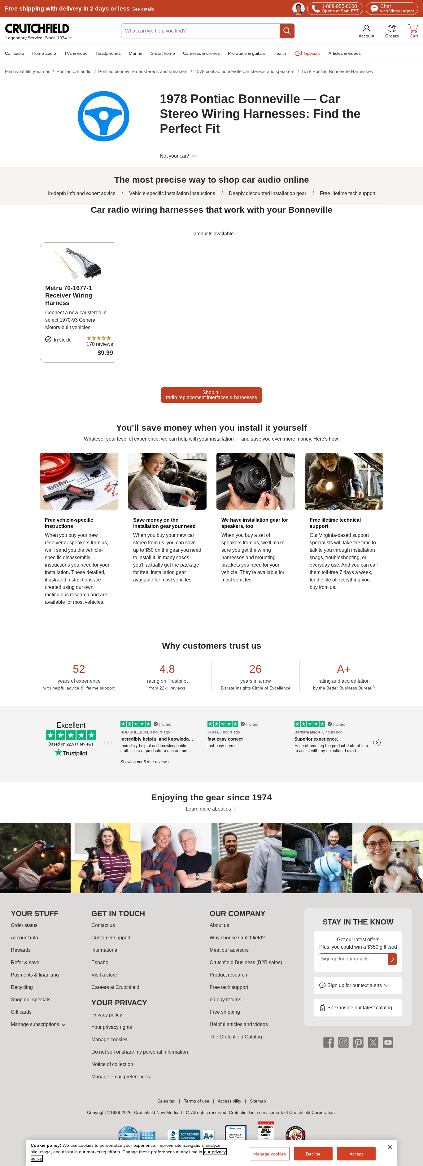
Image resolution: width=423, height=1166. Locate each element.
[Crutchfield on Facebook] (328, 1042)
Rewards (21, 950)
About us (219, 925)
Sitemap (258, 1101)
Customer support (110, 937)
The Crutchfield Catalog (236, 1036)
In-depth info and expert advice (82, 193)
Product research (228, 974)
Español (100, 962)
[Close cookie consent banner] (389, 1147)
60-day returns (225, 999)
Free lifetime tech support (347, 193)
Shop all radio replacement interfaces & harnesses (211, 395)
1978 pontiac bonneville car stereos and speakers (244, 71)
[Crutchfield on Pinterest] (358, 1042)
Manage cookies (109, 1039)
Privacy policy (106, 1014)
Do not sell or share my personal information (139, 1052)
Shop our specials (30, 999)
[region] (211, 858)
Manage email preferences (120, 1076)
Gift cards (21, 1012)
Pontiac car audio (73, 71)
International (105, 950)
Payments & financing (35, 974)
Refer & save (25, 962)
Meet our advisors (229, 950)
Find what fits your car (27, 71)
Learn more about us (209, 808)
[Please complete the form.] (392, 959)
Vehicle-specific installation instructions (171, 193)
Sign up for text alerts (355, 985)
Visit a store (104, 974)
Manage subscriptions (35, 1024)
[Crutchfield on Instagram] (343, 1042)
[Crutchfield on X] (373, 1042)
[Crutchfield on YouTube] (388, 1042)
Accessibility (229, 1101)
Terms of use (196, 1101)
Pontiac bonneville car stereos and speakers (143, 71)
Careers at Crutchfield (115, 987)
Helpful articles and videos (239, 1024)
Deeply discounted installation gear (267, 193)
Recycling (22, 987)
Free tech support (229, 987)
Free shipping (79, 8)
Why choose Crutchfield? (237, 937)
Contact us (103, 925)
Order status (24, 925)
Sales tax (166, 1101)
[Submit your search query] (287, 31)
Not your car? (175, 156)
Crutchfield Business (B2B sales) (246, 962)
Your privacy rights (111, 1027)
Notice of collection (112, 1064)
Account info (24, 937)
